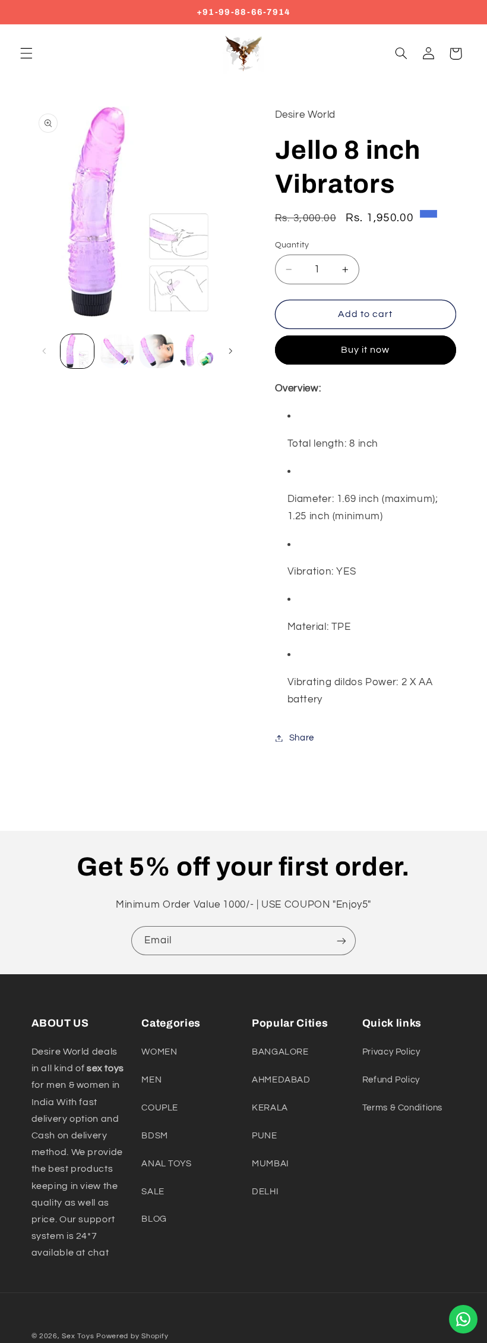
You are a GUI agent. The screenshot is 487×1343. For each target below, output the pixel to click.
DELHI (265, 1191)
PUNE (264, 1135)
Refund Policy (391, 1079)
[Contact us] (463, 1319)
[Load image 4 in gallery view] (196, 351)
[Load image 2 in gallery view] (117, 351)
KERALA (270, 1107)
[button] (26, 53)
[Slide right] (230, 351)
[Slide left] (44, 351)
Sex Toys (78, 1336)
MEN (151, 1079)
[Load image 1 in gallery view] (77, 351)
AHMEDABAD (281, 1079)
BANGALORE (280, 1051)
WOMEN (159, 1051)
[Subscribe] (341, 940)
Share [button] (301, 737)
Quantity (292, 245)
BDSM (154, 1135)
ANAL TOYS (166, 1163)
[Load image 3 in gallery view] (156, 351)
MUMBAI (270, 1163)
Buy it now (365, 349)
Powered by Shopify (132, 1336)
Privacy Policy (391, 1051)
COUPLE (159, 1107)
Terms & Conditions (402, 1107)
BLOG (154, 1219)
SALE (153, 1191)
